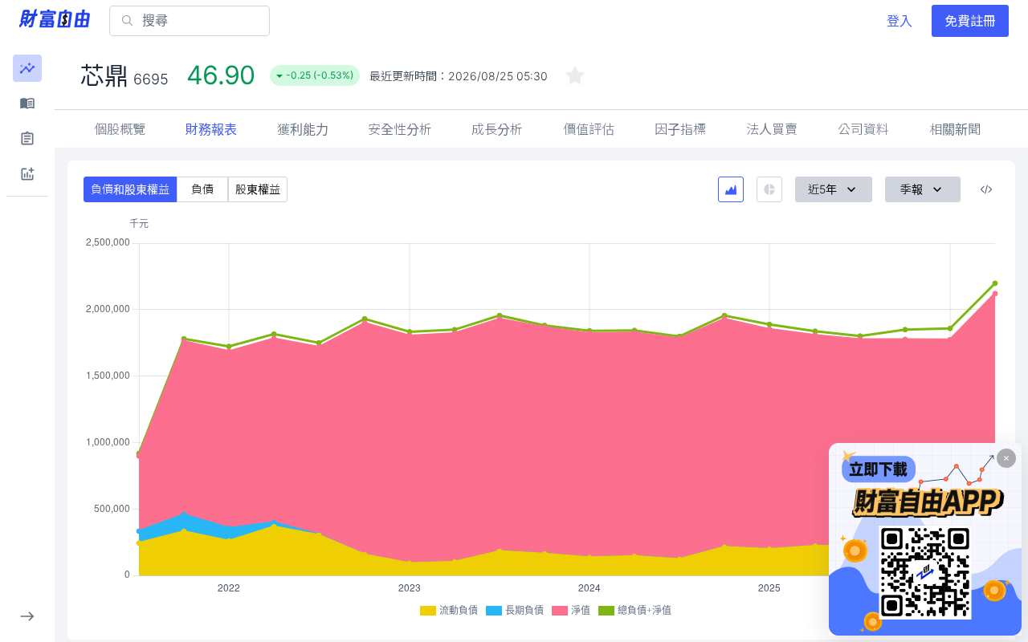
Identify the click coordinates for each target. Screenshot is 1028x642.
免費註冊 (970, 21)
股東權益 (257, 189)
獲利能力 (302, 129)
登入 (899, 21)
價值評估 (588, 129)
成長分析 (497, 129)
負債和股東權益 (130, 189)
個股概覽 (119, 129)
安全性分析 (400, 129)
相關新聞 (955, 129)
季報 (911, 189)
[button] (27, 68)
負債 (202, 189)
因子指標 (680, 129)
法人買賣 (772, 129)
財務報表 (211, 129)
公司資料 (863, 129)
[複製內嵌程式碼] (986, 189)
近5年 (822, 189)
